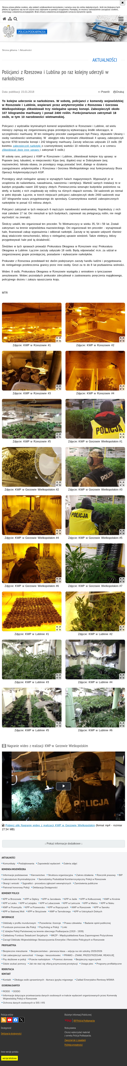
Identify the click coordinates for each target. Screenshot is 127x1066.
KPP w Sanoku (101, 907)
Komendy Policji (10, 893)
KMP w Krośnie (112, 899)
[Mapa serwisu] (10, 19)
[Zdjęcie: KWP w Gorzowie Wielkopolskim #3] (95, 467)
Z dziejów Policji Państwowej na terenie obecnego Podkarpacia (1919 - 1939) (43, 931)
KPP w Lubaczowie (50, 903)
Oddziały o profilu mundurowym (19, 923)
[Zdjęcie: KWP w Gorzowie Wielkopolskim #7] (95, 563)
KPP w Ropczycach (58, 907)
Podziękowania (26, 863)
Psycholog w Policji (49, 927)
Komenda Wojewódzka (14, 869)
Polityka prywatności (73, 1044)
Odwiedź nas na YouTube (9, 1020)
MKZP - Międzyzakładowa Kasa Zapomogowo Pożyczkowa (82, 935)
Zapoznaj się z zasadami (75, 1040)
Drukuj (120, 91)
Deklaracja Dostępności (45, 887)
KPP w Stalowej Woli (13, 911)
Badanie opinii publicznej (98, 923)
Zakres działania (84, 875)
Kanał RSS (3, 1020)
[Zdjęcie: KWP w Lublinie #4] (95, 659)
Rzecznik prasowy (106, 875)
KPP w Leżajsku (28, 903)
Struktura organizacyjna (60, 875)
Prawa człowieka (73, 923)
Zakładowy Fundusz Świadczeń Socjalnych (25, 935)
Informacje (8, 917)
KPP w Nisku (107, 903)
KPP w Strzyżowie (37, 911)
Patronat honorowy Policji (16, 887)
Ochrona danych (11, 985)
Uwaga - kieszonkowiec (48, 955)
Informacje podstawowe (15, 875)
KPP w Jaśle (70, 899)
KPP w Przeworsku (35, 907)
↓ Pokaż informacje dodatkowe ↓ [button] (64, 843)
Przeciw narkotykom (39, 959)
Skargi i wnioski (11, 883)
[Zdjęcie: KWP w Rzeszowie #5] (32, 419)
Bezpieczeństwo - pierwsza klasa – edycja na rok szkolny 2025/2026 (66, 951)
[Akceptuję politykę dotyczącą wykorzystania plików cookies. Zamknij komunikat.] (122, 2)
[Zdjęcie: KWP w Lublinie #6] (95, 707)
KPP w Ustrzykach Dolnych (88, 911)
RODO (6, 991)
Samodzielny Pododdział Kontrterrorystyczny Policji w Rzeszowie (72, 879)
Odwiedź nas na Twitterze (21, 1020)
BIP (121, 875)
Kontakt (6, 974)
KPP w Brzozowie (12, 899)
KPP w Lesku (10, 903)
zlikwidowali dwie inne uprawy (21, 149)
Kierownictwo (38, 875)
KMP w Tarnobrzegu (60, 911)
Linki (64, 927)
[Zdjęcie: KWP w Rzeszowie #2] (95, 322)
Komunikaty (9, 863)
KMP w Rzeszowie (81, 907)
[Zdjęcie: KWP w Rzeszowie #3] (32, 370)
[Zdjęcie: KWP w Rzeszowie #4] (95, 370)
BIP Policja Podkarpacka (84, 1020)
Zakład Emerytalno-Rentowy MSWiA (95, 979)
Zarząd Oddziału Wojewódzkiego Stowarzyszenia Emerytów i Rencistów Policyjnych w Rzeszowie (54, 939)
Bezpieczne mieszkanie (15, 951)
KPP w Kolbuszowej (90, 899)
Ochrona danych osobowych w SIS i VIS (24, 1002)
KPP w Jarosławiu (51, 899)
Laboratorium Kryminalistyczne (19, 879)
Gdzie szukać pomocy (14, 963)
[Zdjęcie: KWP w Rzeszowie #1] (32, 322)
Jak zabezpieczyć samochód (18, 955)
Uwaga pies (87, 963)
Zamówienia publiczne (86, 883)
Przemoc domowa (63, 959)
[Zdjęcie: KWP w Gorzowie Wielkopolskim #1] (95, 419)
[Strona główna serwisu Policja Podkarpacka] (4, 19)
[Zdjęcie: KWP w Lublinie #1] (32, 611)
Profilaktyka (9, 945)
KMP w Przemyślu (12, 907)
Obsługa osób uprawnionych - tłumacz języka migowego (43, 979)
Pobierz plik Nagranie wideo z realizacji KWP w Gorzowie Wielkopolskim (50, 825)
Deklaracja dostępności (11, 1033)
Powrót (105, 91)
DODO (16, 991)
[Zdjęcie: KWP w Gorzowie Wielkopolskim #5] (95, 515)
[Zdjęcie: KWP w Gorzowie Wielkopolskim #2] (32, 467)
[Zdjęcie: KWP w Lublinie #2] (95, 611)
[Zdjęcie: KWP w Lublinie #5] (32, 707)
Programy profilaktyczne (109, 963)
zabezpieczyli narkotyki (27, 145)
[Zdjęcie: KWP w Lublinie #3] (32, 659)
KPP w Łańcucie (71, 903)
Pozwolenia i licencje (50, 923)
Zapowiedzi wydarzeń (49, 863)
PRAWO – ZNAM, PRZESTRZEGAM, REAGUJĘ (89, 955)
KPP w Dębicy (31, 899)
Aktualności (26, 50)
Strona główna (9, 50)
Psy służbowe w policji (14, 959)
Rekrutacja (8, 969)
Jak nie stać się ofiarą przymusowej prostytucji (53, 963)
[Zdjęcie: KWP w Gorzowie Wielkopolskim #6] (32, 563)
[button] (121, 19)
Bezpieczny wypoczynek (88, 959)
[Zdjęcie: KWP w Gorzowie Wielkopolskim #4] (32, 515)
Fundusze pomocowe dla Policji (19, 927)
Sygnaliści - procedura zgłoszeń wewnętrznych (46, 883)
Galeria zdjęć (70, 863)
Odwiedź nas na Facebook (15, 1020)
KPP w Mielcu (90, 903)
